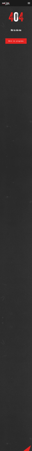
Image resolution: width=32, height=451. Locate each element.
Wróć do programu (16, 41)
